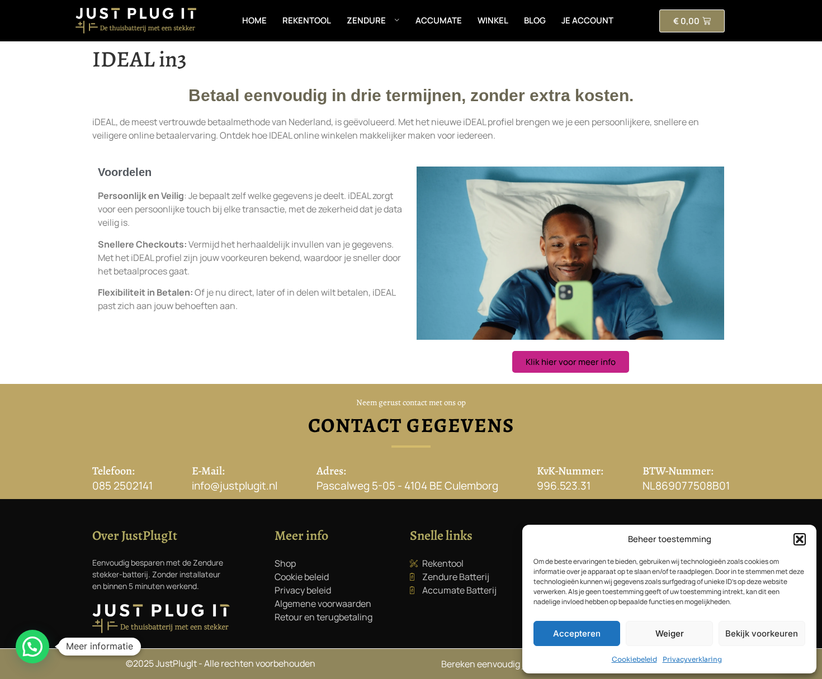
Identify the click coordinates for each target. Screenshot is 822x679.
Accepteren (577, 633)
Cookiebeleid (634, 659)
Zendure (366, 20)
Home (254, 20)
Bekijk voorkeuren (761, 633)
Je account (587, 20)
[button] (799, 539)
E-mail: (208, 470)
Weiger (669, 633)
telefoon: (113, 470)
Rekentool (306, 20)
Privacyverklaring (692, 659)
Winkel (493, 20)
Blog (535, 20)
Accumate (438, 20)
